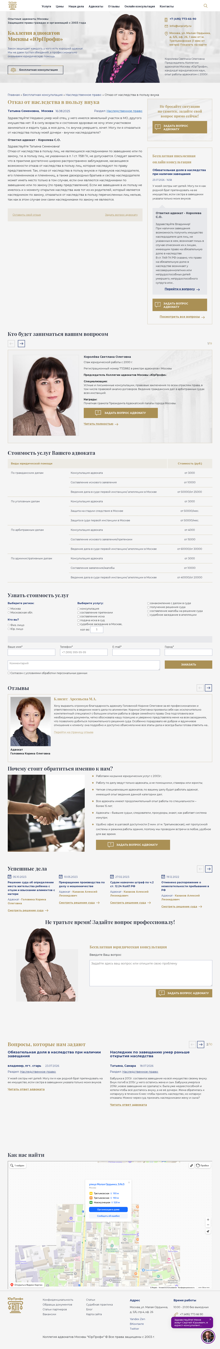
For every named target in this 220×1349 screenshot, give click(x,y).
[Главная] (13, 6)
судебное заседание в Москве (101, 624)
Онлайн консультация (139, 6)
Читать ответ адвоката (26, 1089)
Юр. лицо (16, 629)
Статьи (90, 1299)
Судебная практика (99, 1304)
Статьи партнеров (55, 1309)
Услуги (46, 6)
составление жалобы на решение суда (176, 610)
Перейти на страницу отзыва (73, 732)
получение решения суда (167, 607)
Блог (89, 1309)
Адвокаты (96, 6)
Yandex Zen (137, 1319)
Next (21, 343)
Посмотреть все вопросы (180, 316)
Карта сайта (94, 1314)
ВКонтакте (137, 1323)
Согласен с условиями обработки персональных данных (48, 673)
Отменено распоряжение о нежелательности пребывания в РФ (185, 886)
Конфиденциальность (58, 1299)
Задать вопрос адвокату (121, 214)
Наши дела (76, 6)
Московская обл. (21, 612)
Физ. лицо (17, 625)
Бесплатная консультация (38, 69)
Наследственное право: (84, 95)
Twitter (134, 1328)
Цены (60, 6)
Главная (14, 95)
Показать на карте (193, 44)
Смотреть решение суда (25, 910)
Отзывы (114, 6)
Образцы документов (57, 1304)
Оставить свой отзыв (27, 214)
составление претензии (96, 612)
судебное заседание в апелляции (173, 614)
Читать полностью (98, 424)
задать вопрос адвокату (125, 412)
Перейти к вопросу (180, 289)
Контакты (167, 6)
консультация (89, 608)
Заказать (188, 664)
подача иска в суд (92, 620)
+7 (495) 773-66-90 (183, 18)
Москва (15, 608)
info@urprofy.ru (180, 26)
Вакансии (49, 1314)
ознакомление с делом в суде (170, 603)
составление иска (92, 616)
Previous (11, 343)
